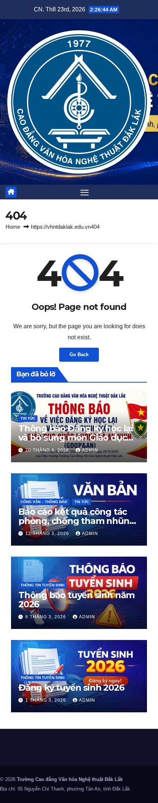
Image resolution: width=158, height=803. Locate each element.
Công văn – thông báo (44, 502)
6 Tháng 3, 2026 (46, 616)
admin (90, 450)
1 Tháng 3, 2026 (46, 700)
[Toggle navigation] (84, 192)
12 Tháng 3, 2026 (48, 533)
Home (13, 227)
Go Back (79, 354)
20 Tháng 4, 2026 (48, 450)
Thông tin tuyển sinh (42, 585)
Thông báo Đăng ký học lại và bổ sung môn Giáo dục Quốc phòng (75, 437)
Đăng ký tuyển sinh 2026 (71, 687)
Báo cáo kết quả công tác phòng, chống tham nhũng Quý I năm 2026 (76, 520)
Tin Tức (28, 418)
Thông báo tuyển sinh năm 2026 (76, 600)
